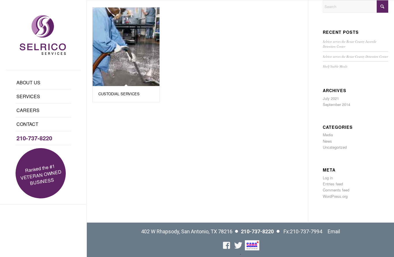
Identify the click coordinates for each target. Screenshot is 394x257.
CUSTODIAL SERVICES (119, 93)
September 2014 (336, 104)
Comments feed (336, 190)
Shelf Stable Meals (335, 66)
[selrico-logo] (43, 35)
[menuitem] (43, 83)
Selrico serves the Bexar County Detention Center (355, 56)
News (327, 141)
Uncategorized (335, 147)
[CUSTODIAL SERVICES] (126, 47)
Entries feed (333, 184)
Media (328, 134)
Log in (328, 177)
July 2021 (331, 98)
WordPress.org (335, 196)
